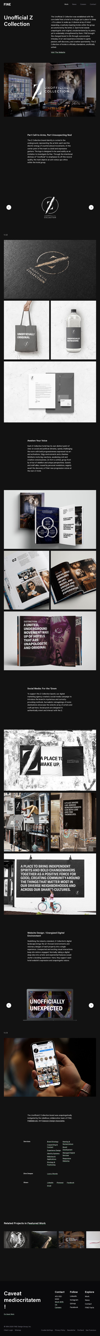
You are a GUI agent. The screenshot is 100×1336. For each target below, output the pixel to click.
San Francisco (91, 1330)
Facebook (70, 1183)
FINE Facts (89, 1308)
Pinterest (60, 1183)
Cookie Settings (47, 1330)
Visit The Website (58, 52)
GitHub (73, 1304)
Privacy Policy (60, 1330)
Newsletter (71, 1330)
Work (87, 1297)
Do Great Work (9, 1314)
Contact (93, 4)
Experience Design (54, 1150)
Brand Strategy (52, 1142)
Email (49, 1186)
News (74, 4)
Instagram (74, 1300)
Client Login (8, 1330)
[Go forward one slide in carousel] (73, 207)
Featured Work (36, 1223)
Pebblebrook (32, 1121)
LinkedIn (50, 1183)
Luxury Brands (52, 1174)
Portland (80, 1330)
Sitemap (18, 1330)
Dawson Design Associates (53, 1121)
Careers (83, 4)
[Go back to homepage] (7, 4)
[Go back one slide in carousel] (27, 207)
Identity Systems (53, 1154)
